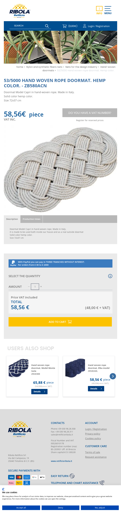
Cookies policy (93, 438)
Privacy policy (92, 433)
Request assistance (96, 456)
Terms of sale (92, 452)
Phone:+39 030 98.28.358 (63, 428)
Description (12, 219)
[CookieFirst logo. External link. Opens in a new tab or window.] (3, 489)
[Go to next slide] (113, 376)
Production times (31, 219)
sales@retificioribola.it (62, 434)
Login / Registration (96, 429)
